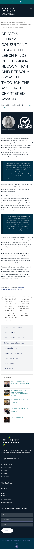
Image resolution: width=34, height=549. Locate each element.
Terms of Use (7, 464)
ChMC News (8, 369)
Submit (7, 530)
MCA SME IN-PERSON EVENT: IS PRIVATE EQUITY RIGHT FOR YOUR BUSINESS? (20, 410)
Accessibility (7, 467)
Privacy (5, 470)
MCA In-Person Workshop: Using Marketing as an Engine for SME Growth (20, 383)
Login (5, 474)
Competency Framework (13, 353)
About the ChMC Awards (13, 327)
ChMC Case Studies (11, 358)
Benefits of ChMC (10, 348)
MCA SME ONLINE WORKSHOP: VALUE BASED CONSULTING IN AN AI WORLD (20, 401)
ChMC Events (9, 363)
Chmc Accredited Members (14, 338)
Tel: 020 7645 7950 (6, 500)
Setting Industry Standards (14, 343)
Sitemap (6, 477)
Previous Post (11, 308)
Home (3, 20)
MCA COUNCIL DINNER (17, 417)
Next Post (23, 306)
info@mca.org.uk (6, 502)
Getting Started (9, 333)
